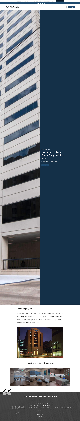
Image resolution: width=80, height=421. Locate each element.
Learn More (60, 1)
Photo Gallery (52, 7)
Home (42, 149)
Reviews (58, 7)
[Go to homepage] (12, 7)
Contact (63, 7)
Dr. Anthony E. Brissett (33, 7)
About (40, 7)
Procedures (45, 7)
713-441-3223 (71, 7)
